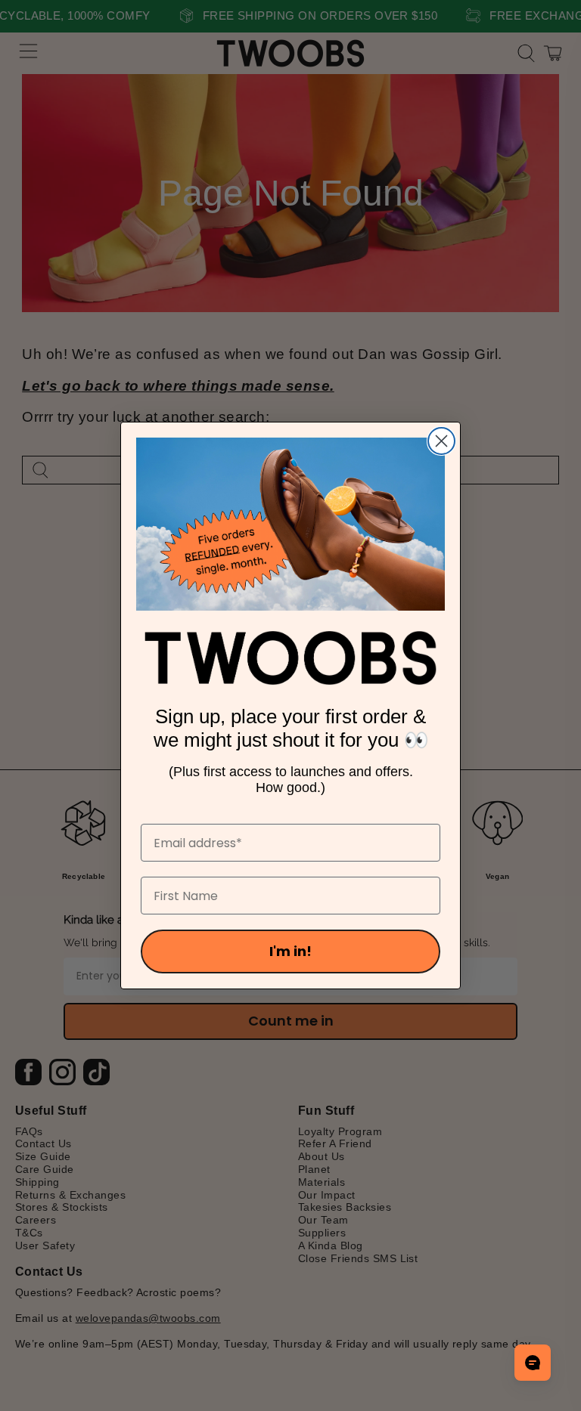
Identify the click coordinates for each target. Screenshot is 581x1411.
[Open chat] (532, 1362)
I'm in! (290, 951)
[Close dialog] (441, 441)
